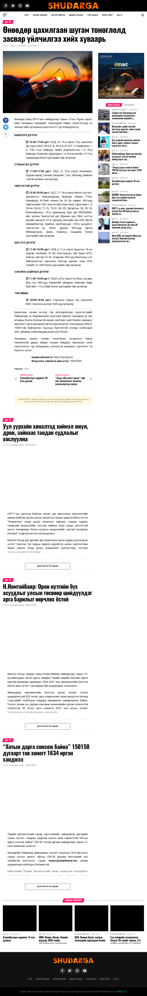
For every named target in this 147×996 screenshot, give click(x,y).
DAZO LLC (122, 991)
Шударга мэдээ (76, 15)
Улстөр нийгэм (58, 15)
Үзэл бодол (92, 15)
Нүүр (27, 15)
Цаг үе (119, 15)
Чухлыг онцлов (40, 15)
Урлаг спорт (107, 15)
